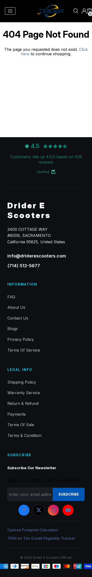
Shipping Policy (21, 382)
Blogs (12, 328)
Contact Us (17, 318)
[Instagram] (53, 510)
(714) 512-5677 (23, 265)
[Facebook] (23, 510)
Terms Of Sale (20, 424)
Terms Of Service (23, 350)
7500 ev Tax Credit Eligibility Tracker (41, 538)
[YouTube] (68, 510)
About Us (16, 307)
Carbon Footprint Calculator (32, 530)
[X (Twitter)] (38, 510)
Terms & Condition (24, 435)
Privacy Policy (20, 339)
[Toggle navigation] (10, 11)
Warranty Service (23, 392)
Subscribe (68, 494)
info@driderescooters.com (36, 255)
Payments (16, 414)
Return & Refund (23, 403)
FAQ (11, 296)
